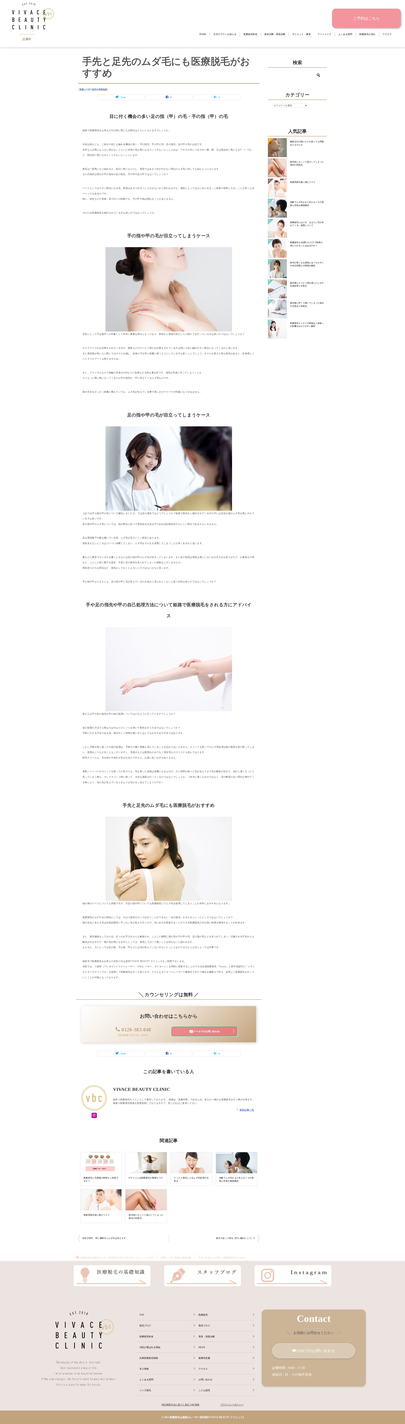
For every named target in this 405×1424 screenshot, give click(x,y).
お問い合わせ (205, 1379)
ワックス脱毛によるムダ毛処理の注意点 (191, 1179)
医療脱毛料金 (250, 34)
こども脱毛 (204, 1390)
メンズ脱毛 (145, 1390)
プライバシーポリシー (232, 1404)
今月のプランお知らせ (224, 34)
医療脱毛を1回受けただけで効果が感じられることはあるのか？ (306, 244)
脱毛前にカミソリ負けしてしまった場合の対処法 (146, 1216)
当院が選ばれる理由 (149, 1347)
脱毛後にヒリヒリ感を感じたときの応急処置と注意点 (307, 284)
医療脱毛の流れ (367, 34)
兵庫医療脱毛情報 (148, 1358)
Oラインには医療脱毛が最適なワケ (146, 1178)
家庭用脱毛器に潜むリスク (97, 1215)
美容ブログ (204, 1325)
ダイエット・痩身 (301, 34)
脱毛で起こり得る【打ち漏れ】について (235, 1238)
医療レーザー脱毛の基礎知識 (93, 89)
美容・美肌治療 (206, 1336)
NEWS (201, 1347)
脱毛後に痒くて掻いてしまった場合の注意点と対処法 (307, 304)
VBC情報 (194, 1404)
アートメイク (324, 34)
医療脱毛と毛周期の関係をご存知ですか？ (101, 1179)
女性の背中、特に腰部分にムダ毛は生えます (104, 1238)
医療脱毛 (203, 1315)
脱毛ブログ (145, 1325)
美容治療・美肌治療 (274, 34)
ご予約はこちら (366, 18)
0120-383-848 (136, 1029)
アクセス (387, 34)
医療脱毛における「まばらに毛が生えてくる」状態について (307, 223)
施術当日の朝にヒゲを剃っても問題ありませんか (307, 143)
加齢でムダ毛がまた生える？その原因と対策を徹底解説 (236, 1179)
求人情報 (144, 1368)
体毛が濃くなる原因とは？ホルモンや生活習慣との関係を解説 (307, 264)
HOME (202, 34)
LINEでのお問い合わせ (315, 1351)
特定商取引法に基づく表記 (175, 1404)
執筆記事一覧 (247, 1110)
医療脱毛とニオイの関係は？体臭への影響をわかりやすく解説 (307, 324)
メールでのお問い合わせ (206, 1031)
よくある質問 (345, 34)
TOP (117, 1257)
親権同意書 (204, 1358)
